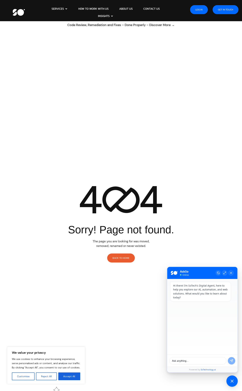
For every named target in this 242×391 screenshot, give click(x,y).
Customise (23, 376)
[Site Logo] (19, 12)
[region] (46, 365)
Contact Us (151, 9)
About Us (126, 9)
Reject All (46, 376)
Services (58, 9)
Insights (104, 16)
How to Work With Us (93, 9)
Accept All (69, 376)
